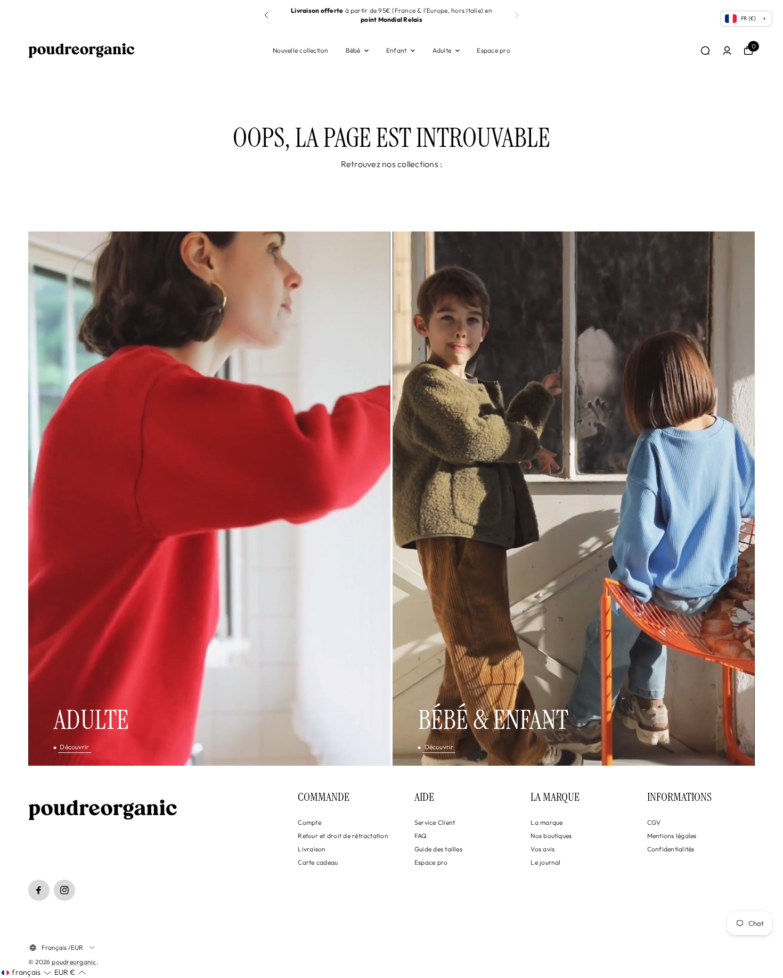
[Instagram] (64, 890)
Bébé (353, 50)
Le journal (545, 862)
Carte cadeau (318, 862)
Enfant (396, 50)
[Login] (727, 50)
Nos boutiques (551, 836)
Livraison (311, 849)
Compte (309, 822)
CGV (654, 822)
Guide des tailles (438, 849)
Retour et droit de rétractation (343, 836)
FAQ (420, 836)
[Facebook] (39, 890)
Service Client (434, 822)
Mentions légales (672, 836)
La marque (546, 822)
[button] (516, 15)
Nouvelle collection (301, 50)
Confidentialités (671, 849)
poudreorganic (74, 962)
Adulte (442, 50)
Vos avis (542, 849)
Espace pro (493, 50)
